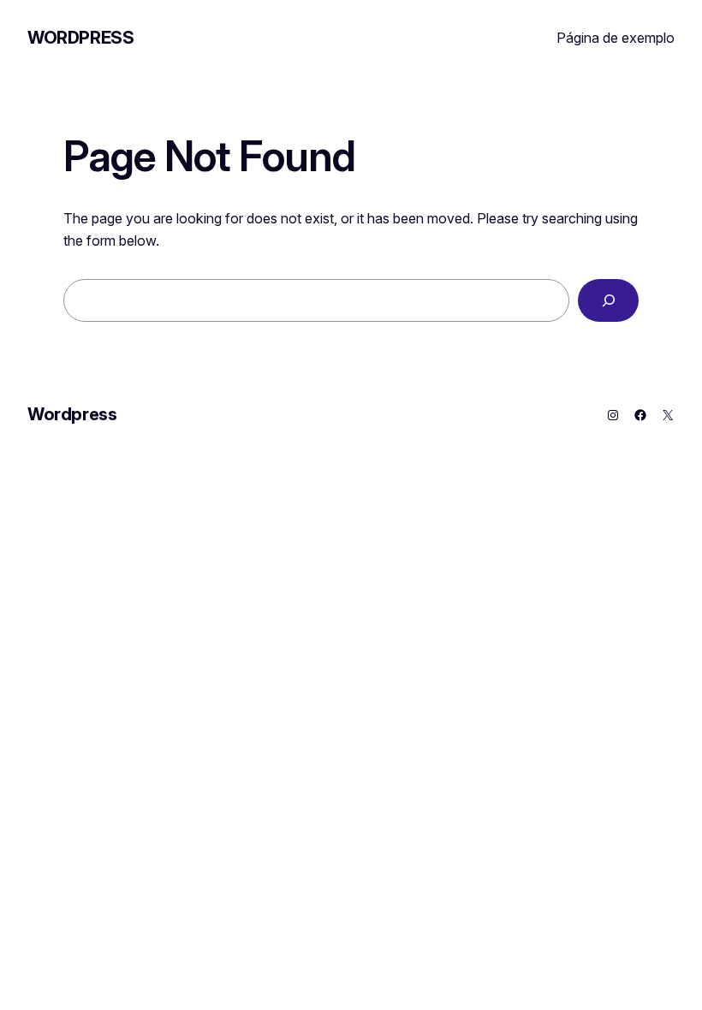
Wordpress (80, 37)
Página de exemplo (615, 37)
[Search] (608, 300)
